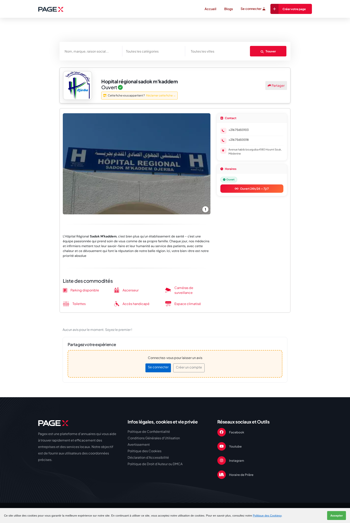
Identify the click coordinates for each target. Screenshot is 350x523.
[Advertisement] (175, 48)
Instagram (236, 460)
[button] (74, 163)
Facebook (236, 432)
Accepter (336, 515)
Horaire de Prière (241, 474)
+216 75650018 (238, 139)
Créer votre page (294, 9)
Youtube (235, 446)
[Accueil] (50, 9)
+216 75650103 (238, 129)
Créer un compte (189, 367)
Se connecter (251, 8)
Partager (278, 85)
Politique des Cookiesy (267, 515)
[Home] (53, 422)
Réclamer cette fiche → (161, 95)
